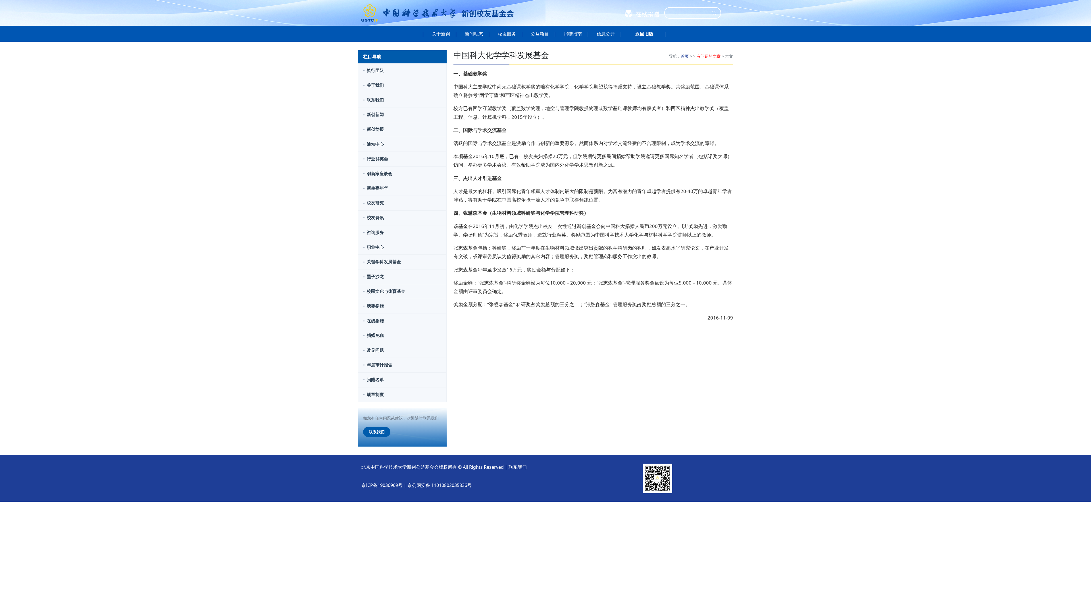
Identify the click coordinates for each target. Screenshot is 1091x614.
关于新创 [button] (441, 34)
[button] (644, 34)
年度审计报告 (379, 364)
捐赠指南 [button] (572, 34)
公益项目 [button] (539, 34)
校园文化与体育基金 (386, 291)
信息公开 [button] (605, 34)
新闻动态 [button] (474, 34)
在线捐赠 (375, 320)
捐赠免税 (375, 335)
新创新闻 (375, 114)
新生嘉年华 (377, 188)
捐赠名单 (375, 379)
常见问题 (375, 350)
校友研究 (375, 202)
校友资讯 (375, 217)
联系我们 (375, 100)
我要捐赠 (375, 306)
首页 (685, 56)
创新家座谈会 (379, 173)
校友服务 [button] (506, 34)
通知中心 (375, 144)
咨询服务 (375, 232)
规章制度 (375, 394)
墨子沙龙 (375, 276)
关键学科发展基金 (384, 261)
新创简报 (375, 129)
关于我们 (375, 85)
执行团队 (375, 70)
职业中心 (375, 247)
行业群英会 (377, 158)
